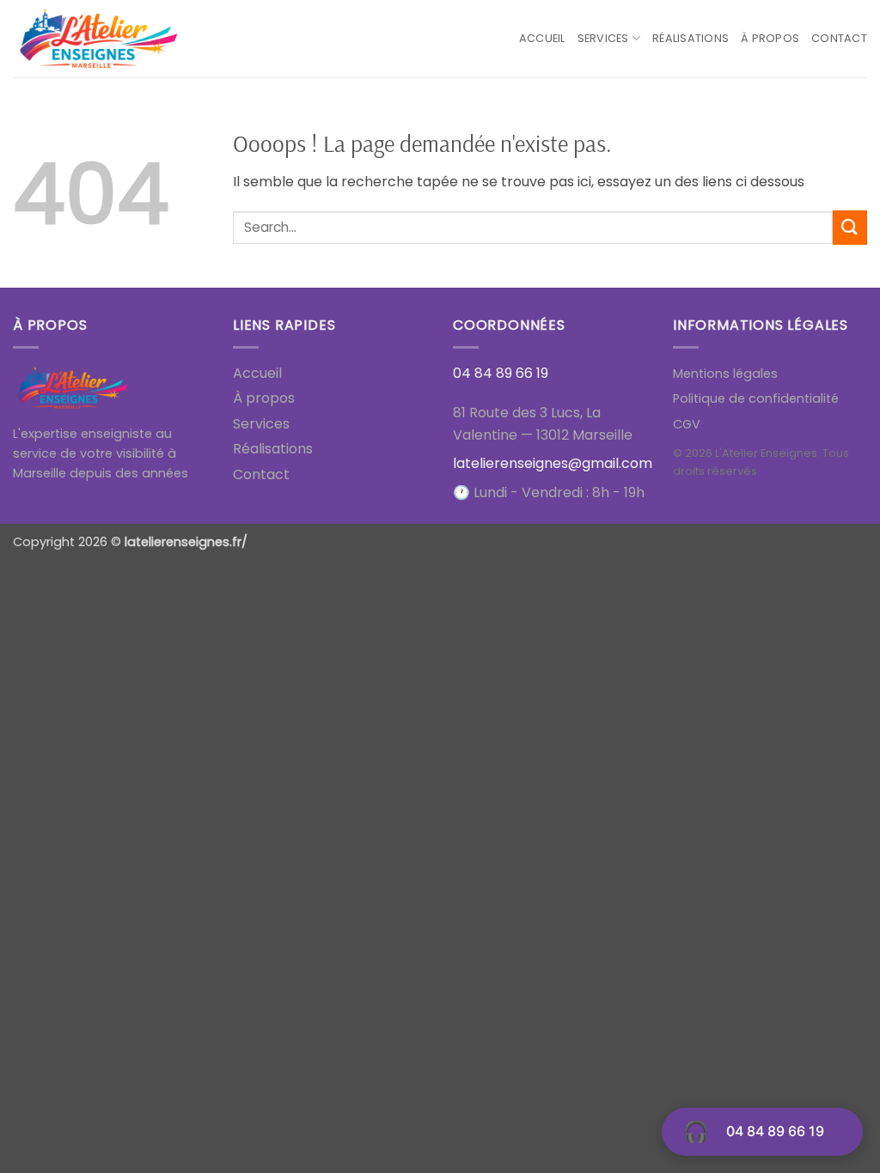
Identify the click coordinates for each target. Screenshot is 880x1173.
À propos (770, 38)
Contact (839, 38)
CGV (686, 424)
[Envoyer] (850, 227)
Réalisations (690, 38)
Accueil (542, 38)
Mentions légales (725, 373)
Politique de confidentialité (756, 398)
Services (603, 38)
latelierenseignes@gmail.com (552, 463)
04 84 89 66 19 (775, 1131)
